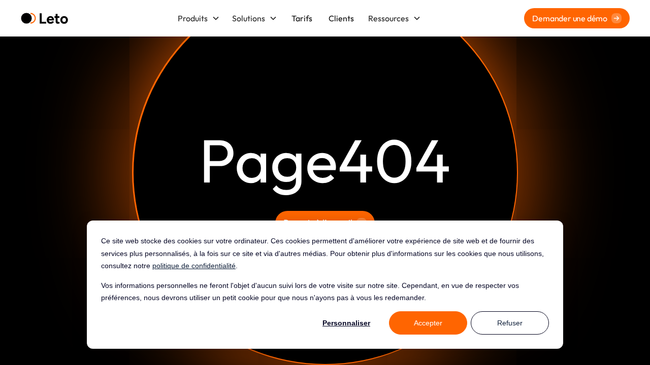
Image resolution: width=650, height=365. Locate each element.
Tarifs (301, 18)
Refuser (510, 323)
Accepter (428, 323)
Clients (341, 18)
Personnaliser (346, 323)
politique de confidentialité (194, 266)
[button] (199, 18)
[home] (44, 18)
